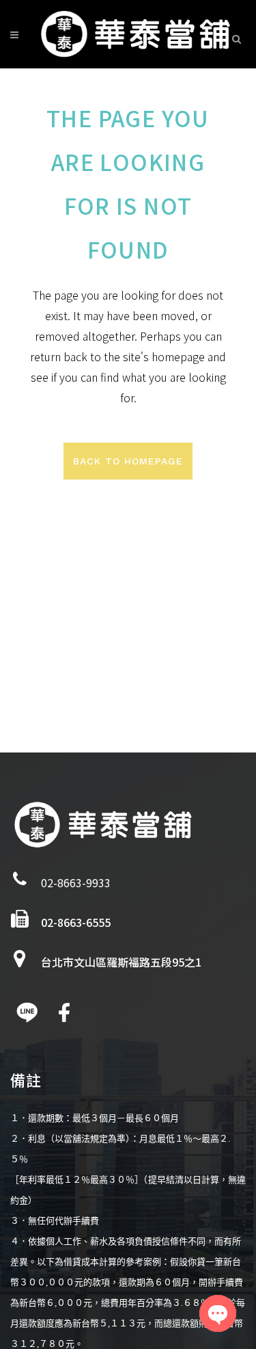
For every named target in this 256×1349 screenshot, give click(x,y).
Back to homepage (128, 461)
